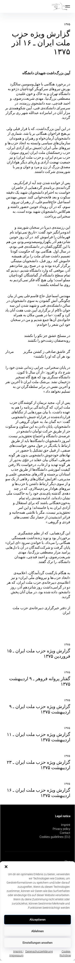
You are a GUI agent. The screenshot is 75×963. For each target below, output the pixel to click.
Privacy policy (61, 829)
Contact (65, 833)
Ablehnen (37, 931)
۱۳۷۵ (67, 24)
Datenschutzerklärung (39, 951)
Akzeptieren (37, 919)
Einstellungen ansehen (37, 942)
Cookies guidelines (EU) (54, 837)
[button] (6, 866)
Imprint (65, 825)
